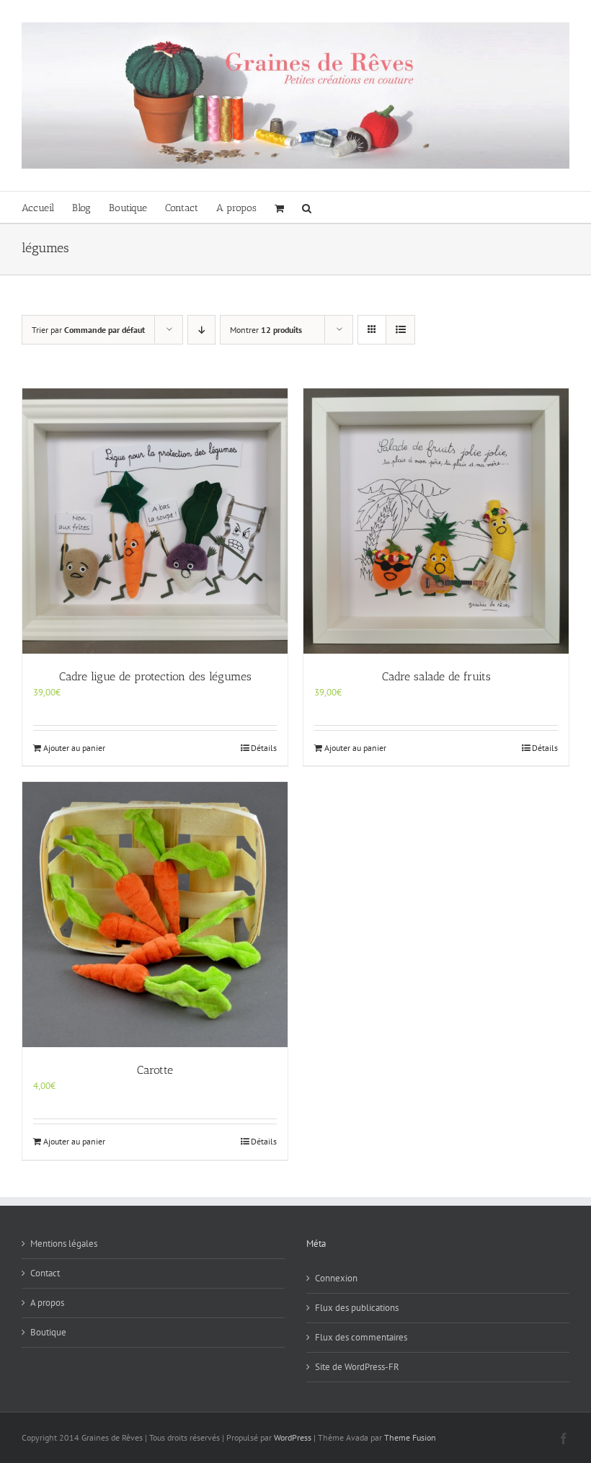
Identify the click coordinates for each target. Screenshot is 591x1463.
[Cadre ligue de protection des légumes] (155, 521)
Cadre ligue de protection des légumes (155, 676)
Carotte (155, 1070)
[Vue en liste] (400, 330)
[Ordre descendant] (201, 329)
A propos (47, 1303)
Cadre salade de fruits (436, 676)
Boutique (48, 1332)
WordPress (292, 1437)
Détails (264, 747)
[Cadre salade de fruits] (436, 521)
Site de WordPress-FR (357, 1367)
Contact (45, 1273)
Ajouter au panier (74, 747)
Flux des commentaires (361, 1337)
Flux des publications (357, 1308)
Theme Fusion (410, 1437)
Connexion (336, 1278)
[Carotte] (155, 914)
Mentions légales (63, 1243)
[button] (306, 207)
